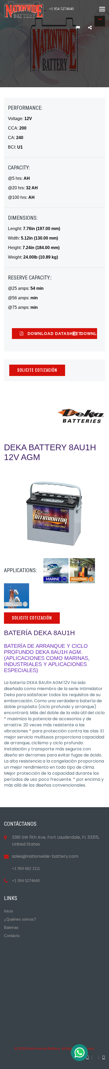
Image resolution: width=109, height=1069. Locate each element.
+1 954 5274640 (26, 880)
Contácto (12, 935)
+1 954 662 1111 (26, 868)
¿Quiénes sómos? (20, 919)
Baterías (11, 927)
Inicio (8, 911)
